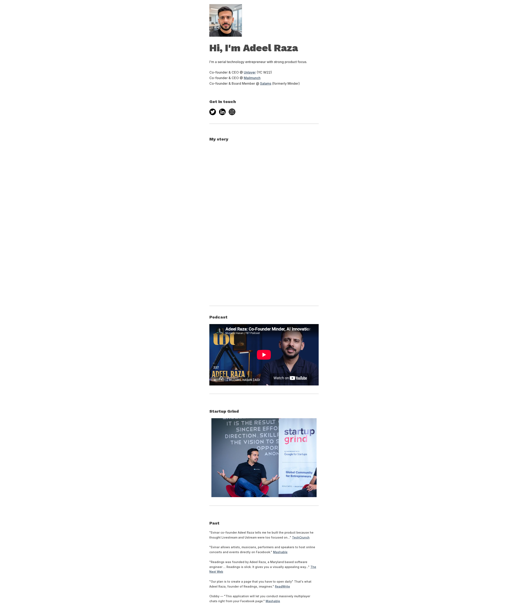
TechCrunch (301, 537)
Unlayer (250, 72)
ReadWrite (282, 586)
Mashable (280, 552)
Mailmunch (252, 78)
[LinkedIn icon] (222, 112)
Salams (265, 83)
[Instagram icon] (232, 112)
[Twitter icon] (212, 112)
